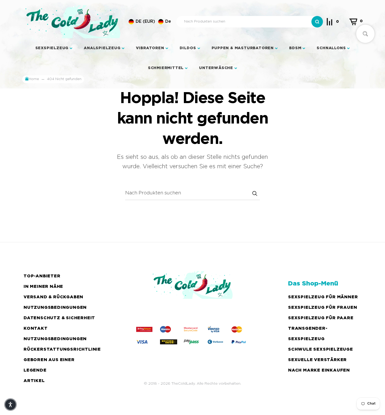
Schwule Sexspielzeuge (320, 349)
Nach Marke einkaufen (319, 370)
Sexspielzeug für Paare (321, 318)
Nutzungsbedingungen (55, 308)
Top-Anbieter (42, 276)
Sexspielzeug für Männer (323, 297)
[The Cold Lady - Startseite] (72, 21)
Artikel (34, 381)
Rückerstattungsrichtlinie (62, 349)
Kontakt (36, 328)
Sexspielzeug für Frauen (322, 308)
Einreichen (254, 193)
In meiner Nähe (43, 287)
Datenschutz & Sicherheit (59, 318)
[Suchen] (317, 21)
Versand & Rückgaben (53, 297)
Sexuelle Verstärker (317, 360)
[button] (150, 22)
